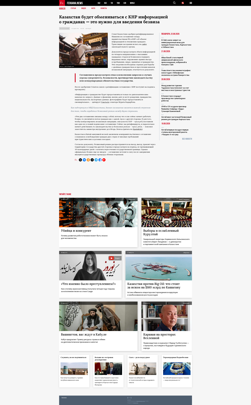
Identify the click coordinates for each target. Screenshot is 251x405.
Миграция (88, 28)
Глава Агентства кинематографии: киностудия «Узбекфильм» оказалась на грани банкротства (176, 72)
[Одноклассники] (88, 159)
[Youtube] (103, 159)
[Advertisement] (125, 178)
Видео (83, 8)
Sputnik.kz (137, 129)
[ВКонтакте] (84, 159)
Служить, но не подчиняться (73, 357)
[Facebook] (100, 159)
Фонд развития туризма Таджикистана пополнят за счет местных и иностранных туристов (175, 87)
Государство (75, 28)
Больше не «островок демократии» (104, 358)
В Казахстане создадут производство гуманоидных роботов (173, 98)
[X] (80, 159)
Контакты (64, 397)
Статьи (73, 8)
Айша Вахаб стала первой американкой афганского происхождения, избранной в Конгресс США (174, 61)
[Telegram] (96, 159)
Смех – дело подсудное (139, 357)
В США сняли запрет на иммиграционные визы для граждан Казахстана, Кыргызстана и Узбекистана (176, 43)
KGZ (105, 3)
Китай (82, 28)
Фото (93, 8)
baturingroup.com (140, 401)
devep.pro (135, 402)
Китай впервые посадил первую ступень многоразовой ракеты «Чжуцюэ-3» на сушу (174, 132)
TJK (112, 3)
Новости (62, 8)
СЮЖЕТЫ (104, 8)
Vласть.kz (105, 102)
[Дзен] (92, 159)
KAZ (99, 3)
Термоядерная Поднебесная (175, 357)
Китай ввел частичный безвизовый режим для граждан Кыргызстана (176, 118)
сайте (144, 44)
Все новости (187, 138)
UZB (125, 3)
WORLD (132, 3)
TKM (118, 3)
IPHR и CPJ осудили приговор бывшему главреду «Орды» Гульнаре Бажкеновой (173, 108)
